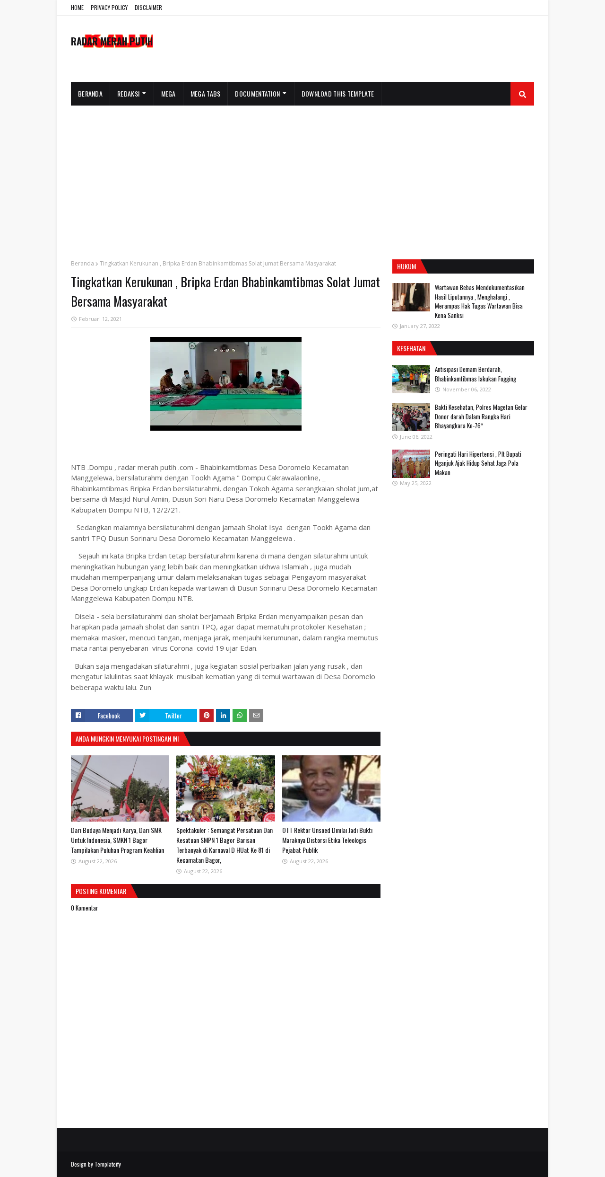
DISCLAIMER (148, 7)
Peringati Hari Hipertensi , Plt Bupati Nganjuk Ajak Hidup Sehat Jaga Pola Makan (478, 463)
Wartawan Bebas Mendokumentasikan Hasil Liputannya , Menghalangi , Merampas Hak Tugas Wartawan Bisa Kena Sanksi (480, 301)
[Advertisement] (302, 176)
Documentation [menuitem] (257, 93)
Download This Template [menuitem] (338, 93)
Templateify (108, 1164)
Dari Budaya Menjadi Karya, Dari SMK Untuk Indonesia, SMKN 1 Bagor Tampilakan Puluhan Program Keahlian (117, 840)
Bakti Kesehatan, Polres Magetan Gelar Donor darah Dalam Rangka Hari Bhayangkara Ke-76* (481, 416)
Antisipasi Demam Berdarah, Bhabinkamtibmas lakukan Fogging (475, 373)
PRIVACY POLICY (109, 7)
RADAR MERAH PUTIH (112, 41)
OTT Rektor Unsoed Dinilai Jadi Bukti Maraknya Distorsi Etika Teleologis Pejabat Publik (327, 840)
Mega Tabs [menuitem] (205, 93)
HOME (77, 7)
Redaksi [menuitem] (128, 93)
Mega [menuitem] (168, 93)
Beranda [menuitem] (90, 93)
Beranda (82, 263)
